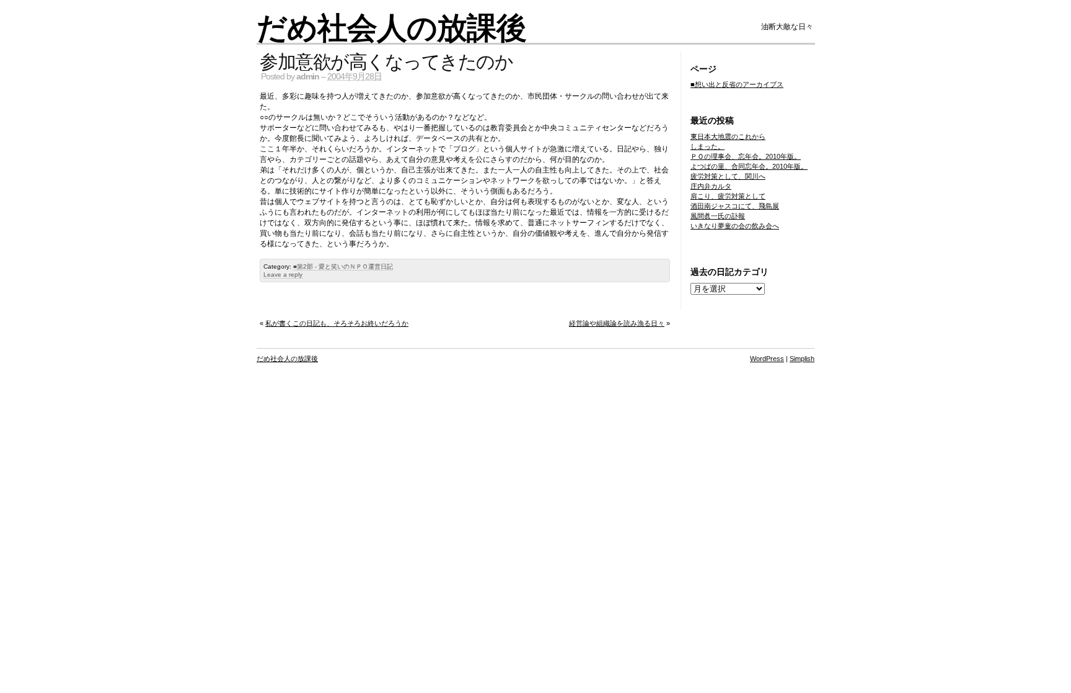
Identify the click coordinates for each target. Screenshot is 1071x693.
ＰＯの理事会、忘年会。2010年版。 (745, 156)
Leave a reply (282, 274)
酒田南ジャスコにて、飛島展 (734, 206)
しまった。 (707, 146)
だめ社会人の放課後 (391, 26)
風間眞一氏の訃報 (717, 216)
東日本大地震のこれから (727, 136)
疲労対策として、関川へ (727, 176)
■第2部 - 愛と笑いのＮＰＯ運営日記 (343, 266)
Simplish (802, 358)
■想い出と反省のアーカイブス (736, 84)
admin (307, 76)
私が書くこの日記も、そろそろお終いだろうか (336, 323)
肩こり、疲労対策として (727, 196)
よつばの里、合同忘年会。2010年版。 (749, 166)
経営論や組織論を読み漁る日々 (616, 323)
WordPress (767, 358)
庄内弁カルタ (710, 186)
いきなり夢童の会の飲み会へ (734, 226)
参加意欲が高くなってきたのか (386, 60)
